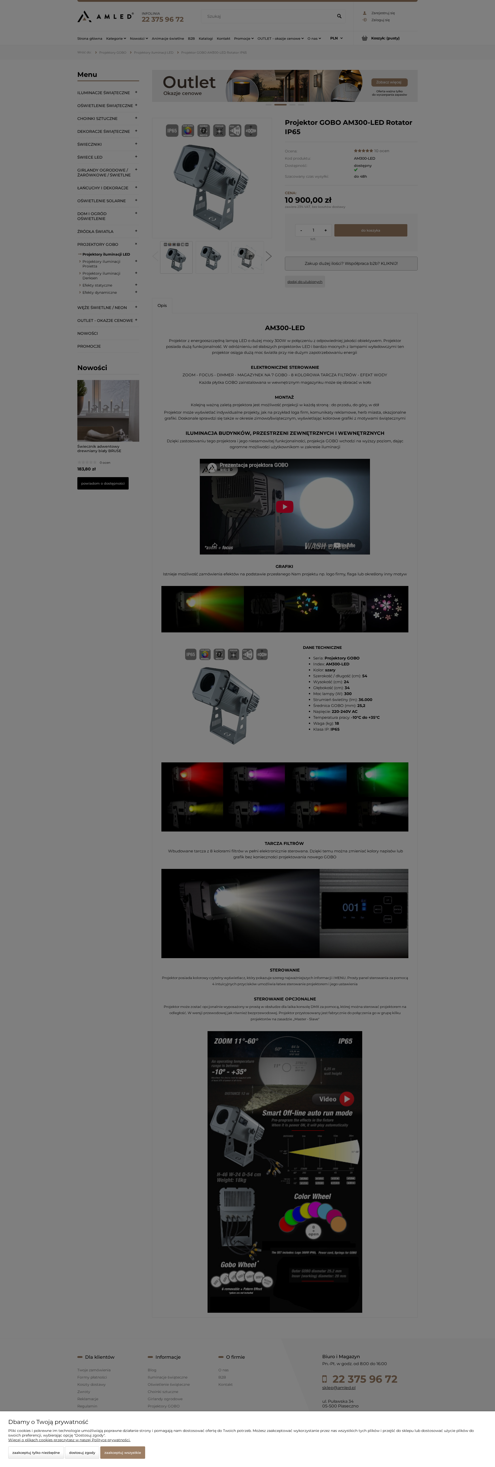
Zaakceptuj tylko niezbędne (36, 1452)
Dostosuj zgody (82, 1452)
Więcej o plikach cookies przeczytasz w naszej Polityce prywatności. (69, 1440)
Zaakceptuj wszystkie (122, 1452)
